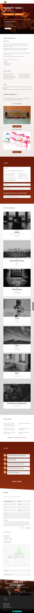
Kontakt (17, 589)
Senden (28, 527)
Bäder (7, 46)
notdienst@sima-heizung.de (19, 437)
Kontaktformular (7, 28)
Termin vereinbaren (8, 14)
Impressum (6, 599)
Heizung (26, 45)
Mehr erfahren (19, 14)
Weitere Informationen (18, 611)
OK (13, 611)
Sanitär (4, 46)
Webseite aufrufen (17, 126)
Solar (10, 46)
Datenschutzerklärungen (17, 557)
